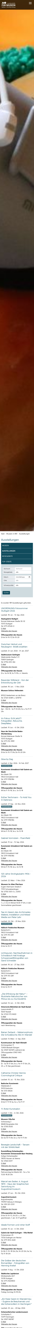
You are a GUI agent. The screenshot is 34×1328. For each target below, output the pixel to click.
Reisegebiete (7, 556)
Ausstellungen (8, 551)
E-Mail (3, 629)
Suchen (6, 593)
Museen (5, 545)
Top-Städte (7, 562)
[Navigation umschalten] (28, 3)
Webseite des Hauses (9, 631)
